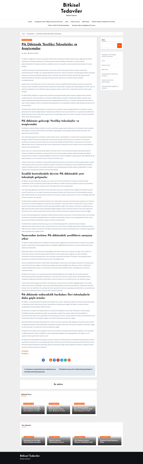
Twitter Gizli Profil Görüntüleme (58, 25)
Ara (103, 40)
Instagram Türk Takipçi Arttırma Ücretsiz (49, 21)
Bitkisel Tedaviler (30, 456)
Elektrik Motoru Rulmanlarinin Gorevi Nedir (56, 408)
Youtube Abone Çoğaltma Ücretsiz (83, 25)
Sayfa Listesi (75, 21)
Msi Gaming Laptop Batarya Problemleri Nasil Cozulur (83, 408)
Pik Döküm (25, 351)
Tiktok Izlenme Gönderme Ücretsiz (103, 21)
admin (25, 53)
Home (30, 21)
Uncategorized (26, 40)
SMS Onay (85, 21)
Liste (66, 21)
